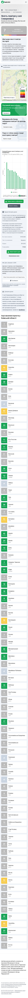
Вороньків (11, 454)
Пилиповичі (11, 757)
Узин (9, 858)
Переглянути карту (9, 97)
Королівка (11, 598)
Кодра (10, 569)
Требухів (10, 851)
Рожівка (10, 793)
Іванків (10, 540)
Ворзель (10, 446)
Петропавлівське (13, 742)
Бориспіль (11, 367)
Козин (10, 576)
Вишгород (11, 418)
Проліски (10, 779)
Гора (9, 497)
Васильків (11, 403)
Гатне (9, 468)
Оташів (10, 714)
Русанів (10, 807)
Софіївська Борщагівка (14, 822)
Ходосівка (11, 887)
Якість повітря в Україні (11, 10)
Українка (10, 865)
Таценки (10, 836)
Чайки (10, 916)
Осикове (10, 706)
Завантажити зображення (14, 201)
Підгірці (10, 764)
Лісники (10, 634)
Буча (9, 396)
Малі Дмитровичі (13, 649)
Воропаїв (11, 461)
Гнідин (10, 490)
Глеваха (10, 475)
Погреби (10, 771)
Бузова (10, 389)
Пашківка (11, 721)
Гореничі (10, 504)
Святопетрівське (13, 815)
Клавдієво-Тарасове (14, 562)
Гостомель (11, 511)
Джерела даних (9, 100)
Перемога (11, 728)
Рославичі (11, 800)
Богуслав (11, 360)
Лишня (10, 627)
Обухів (10, 699)
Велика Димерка (13, 410)
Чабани (10, 908)
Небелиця (11, 685)
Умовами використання (7, 285)
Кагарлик (11, 555)
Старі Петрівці (12, 829)
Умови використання (14, 255)
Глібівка (10, 483)
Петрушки (11, 750)
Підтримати (6, 113)
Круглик (10, 612)
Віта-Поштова (12, 439)
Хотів (9, 894)
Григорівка (11, 519)
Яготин (10, 945)
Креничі (10, 605)
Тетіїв (10, 844)
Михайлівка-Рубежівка (14, 670)
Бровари (10, 381)
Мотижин (11, 677)
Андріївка (11, 324)
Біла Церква (11, 338)
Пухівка (10, 786)
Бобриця (10, 353)
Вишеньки (11, 425)
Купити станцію (7, 138)
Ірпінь (10, 547)
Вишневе (11, 432)
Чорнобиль (11, 923)
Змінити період (13, 206)
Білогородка (11, 345)
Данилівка (11, 526)
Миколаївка (11, 663)
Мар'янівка (11, 656)
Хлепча (10, 880)
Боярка (10, 374)
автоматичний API (20, 217)
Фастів (10, 872)
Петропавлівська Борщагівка (16, 735)
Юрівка (10, 937)
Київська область (5, 12)
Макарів (10, 641)
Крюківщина (11, 620)
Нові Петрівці (12, 692)
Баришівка (11, 331)
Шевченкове (12, 930)
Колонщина (11, 584)
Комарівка (11, 591)
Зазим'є (10, 533)
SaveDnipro (22, 310)
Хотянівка (11, 901)
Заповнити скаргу (7, 127)
